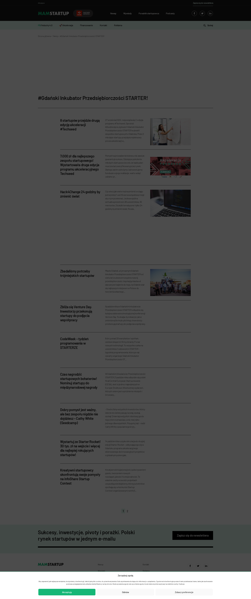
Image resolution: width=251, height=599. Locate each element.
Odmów (125, 592)
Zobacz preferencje (184, 592)
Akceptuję (67, 592)
